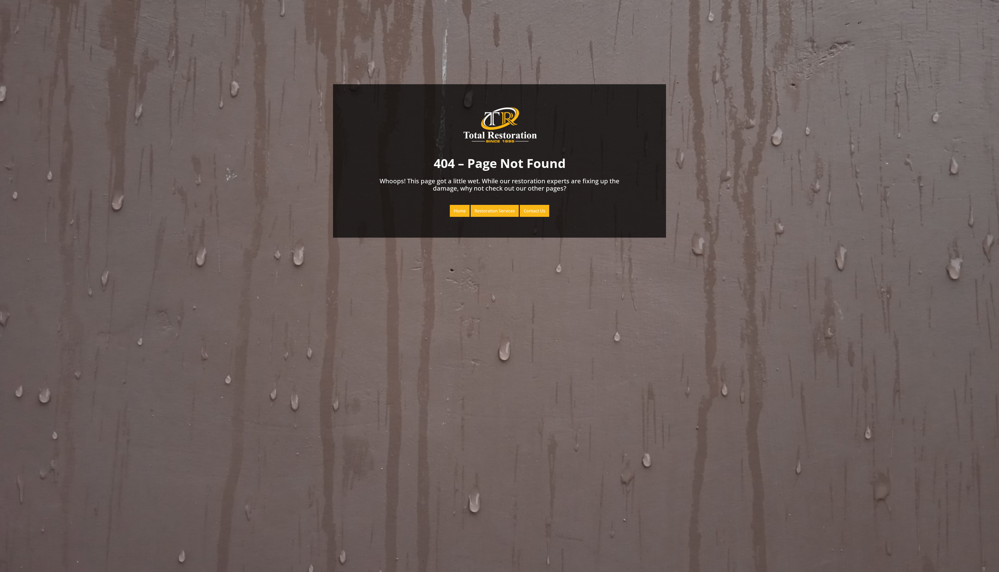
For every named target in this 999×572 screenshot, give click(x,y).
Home (460, 211)
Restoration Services (495, 211)
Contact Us (534, 211)
